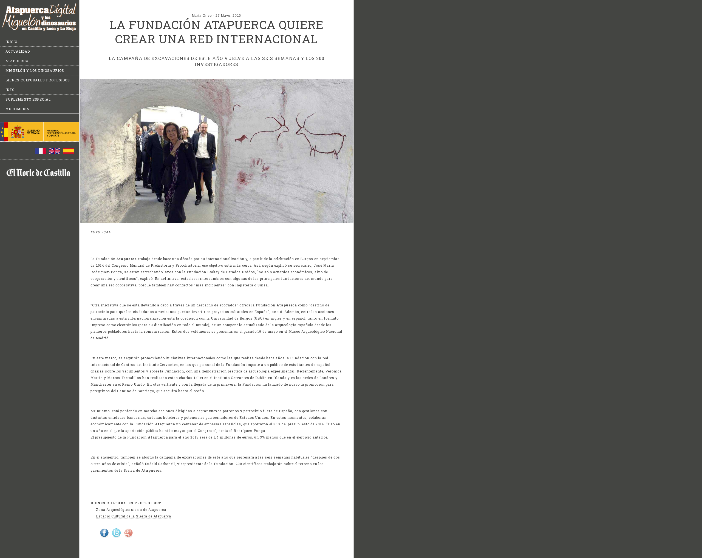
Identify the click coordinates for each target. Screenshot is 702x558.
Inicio (11, 41)
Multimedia (17, 109)
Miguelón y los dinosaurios (34, 70)
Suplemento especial (28, 99)
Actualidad (17, 51)
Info (10, 89)
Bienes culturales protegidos (37, 80)
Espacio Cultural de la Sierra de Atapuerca (133, 516)
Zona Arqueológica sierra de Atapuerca (131, 509)
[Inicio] (39, 30)
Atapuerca (17, 61)
